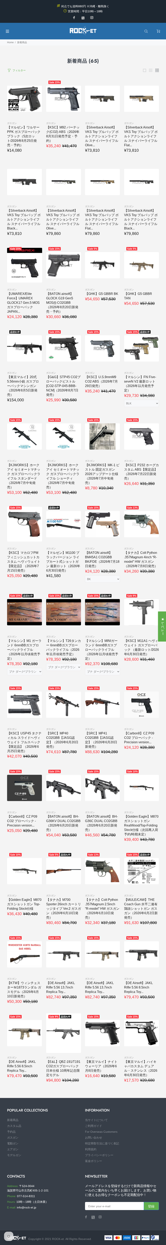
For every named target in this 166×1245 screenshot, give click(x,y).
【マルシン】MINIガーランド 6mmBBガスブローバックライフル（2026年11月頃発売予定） (101, 649)
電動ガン (12, 1143)
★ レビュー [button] (163, 626)
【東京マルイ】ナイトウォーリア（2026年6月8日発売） (101, 1066)
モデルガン (14, 1155)
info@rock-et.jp (26, 1207)
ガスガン (12, 123)
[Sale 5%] (102, 265)
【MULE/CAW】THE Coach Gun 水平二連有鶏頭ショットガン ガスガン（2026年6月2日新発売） (141, 908)
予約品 (11, 1131)
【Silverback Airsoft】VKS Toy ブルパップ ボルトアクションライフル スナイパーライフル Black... (24, 219)
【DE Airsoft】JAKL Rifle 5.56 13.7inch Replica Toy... (60, 987)
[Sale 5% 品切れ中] (63, 871)
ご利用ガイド (93, 1125)
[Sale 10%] (141, 788)
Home (10, 42)
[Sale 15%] (63, 99)
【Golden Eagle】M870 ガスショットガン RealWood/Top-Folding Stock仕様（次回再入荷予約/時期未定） (141, 825)
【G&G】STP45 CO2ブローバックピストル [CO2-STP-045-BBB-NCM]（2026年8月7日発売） (63, 385)
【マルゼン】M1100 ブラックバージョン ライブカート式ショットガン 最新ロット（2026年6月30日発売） (63, 561)
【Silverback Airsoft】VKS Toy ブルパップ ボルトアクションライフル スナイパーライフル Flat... (141, 136)
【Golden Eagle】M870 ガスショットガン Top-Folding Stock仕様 (24, 904)
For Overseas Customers (101, 1131)
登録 (151, 1206)
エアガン (12, 1149)
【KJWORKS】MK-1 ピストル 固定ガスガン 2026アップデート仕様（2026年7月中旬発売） (102, 474)
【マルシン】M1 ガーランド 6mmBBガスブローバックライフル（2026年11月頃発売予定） (24, 649)
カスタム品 (14, 1125)
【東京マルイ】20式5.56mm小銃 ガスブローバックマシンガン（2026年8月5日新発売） (23, 385)
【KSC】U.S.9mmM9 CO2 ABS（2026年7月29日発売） (101, 381)
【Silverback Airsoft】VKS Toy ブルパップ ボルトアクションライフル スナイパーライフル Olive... (102, 136)
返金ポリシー (93, 1161)
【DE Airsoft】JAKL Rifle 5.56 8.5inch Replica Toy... (138, 987)
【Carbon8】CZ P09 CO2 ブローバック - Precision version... (139, 738)
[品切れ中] (24, 348)
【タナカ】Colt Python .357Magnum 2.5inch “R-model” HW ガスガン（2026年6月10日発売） (102, 908)
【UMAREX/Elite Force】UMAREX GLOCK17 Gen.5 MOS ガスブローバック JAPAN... (23, 302)
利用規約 (90, 1149)
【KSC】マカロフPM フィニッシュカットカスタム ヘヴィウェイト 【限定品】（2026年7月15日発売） (23, 561)
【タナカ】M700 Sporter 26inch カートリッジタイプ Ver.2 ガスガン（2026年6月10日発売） (63, 908)
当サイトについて (96, 1120)
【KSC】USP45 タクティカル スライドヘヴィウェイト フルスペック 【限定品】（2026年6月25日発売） (24, 742)
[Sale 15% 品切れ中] (141, 348)
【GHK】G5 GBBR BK (101, 293)
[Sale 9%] (141, 612)
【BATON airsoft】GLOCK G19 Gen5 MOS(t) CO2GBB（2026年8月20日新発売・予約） (62, 302)
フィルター (19, 70)
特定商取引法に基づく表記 (102, 1143)
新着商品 (22, 42)
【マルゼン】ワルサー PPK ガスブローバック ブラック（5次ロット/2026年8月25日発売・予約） (23, 136)
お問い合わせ (93, 1137)
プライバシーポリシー (99, 1155)
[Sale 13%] (141, 524)
